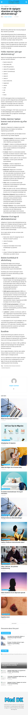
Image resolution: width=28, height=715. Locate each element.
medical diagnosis (6, 367)
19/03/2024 (4, 420)
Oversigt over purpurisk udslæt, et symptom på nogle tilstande (15, 637)
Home (2, 6)
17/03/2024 (4, 519)
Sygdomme (6, 6)
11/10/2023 (16, 16)
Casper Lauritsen (8, 16)
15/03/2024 (4, 570)
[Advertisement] (14, 20)
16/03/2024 (4, 544)
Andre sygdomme (13, 6)
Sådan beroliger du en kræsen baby (11, 467)
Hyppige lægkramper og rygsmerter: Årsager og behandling (16, 671)
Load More (14, 623)
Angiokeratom (5, 617)
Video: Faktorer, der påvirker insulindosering (9, 567)
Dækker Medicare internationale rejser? (13, 542)
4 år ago (9, 645)
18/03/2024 (4, 469)
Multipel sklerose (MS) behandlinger (11, 518)
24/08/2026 (10, 685)
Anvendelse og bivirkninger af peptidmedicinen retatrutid (10, 664)
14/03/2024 (4, 594)
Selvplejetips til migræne (8, 443)
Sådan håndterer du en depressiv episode (13, 592)
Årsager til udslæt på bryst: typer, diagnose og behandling (15, 643)
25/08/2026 (10, 673)
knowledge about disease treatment (12, 365)
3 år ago (9, 639)
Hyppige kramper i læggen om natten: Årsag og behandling (16, 683)
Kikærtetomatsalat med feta (9, 418)
